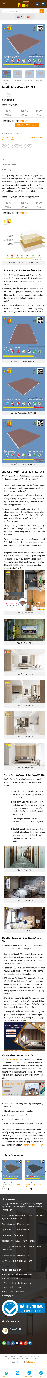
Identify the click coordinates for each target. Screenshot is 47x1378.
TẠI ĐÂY (23, 121)
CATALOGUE (38, 1357)
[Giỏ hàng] (43, 4)
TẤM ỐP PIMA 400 (15, 134)
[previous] (5, 46)
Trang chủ (6, 80)
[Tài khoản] (37, 4)
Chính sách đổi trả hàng (14, 1291)
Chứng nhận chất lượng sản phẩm (18, 1274)
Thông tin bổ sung (9, 165)
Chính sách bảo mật (12, 1287)
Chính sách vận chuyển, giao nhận (18, 1283)
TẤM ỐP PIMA (28, 80)
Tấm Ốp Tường (16, 137)
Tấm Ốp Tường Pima (29, 137)
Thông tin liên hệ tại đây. (33, 1145)
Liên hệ (37, 1358)
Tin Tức (29, 1358)
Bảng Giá (20, 1358)
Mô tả (4, 160)
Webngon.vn (30, 1362)
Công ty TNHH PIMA (10, 1059)
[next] (41, 46)
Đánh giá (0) (6, 170)
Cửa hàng (17, 80)
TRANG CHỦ (8, 1357)
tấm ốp (7, 137)
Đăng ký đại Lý (10, 1295)
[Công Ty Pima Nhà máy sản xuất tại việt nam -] (23, 4)
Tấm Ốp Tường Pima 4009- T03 (11, 1185)
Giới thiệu (18, 1357)
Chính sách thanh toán (13, 1279)
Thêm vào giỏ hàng (26, 125)
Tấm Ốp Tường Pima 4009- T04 (34, 1185)
